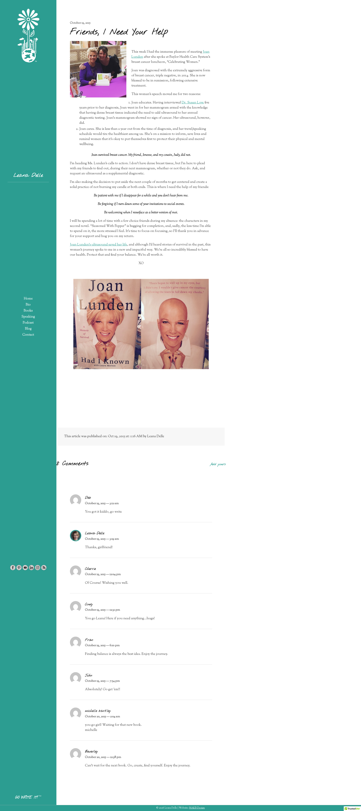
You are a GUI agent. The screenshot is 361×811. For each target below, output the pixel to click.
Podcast (28, 322)
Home (28, 298)
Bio (28, 304)
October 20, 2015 (102, 716)
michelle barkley (98, 711)
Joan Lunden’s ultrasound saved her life (98, 244)
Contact (28, 334)
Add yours (218, 464)
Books (28, 310)
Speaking (28, 316)
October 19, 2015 (80, 23)
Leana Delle (28, 175)
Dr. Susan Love (193, 102)
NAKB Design (197, 808)
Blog (28, 328)
